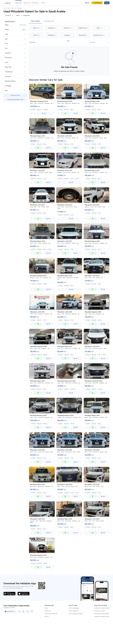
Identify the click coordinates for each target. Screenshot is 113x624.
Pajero (72, 109)
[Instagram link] (31, 611)
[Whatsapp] (65, 113)
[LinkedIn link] (27, 611)
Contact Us (48, 611)
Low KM (77, 178)
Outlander (45, 109)
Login (106, 3)
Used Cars (18, 3)
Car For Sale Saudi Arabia (76, 613)
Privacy (47, 616)
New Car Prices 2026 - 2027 (15, 99)
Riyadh (33, 109)
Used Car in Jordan (99, 611)
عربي (88, 2)
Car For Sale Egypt (74, 608)
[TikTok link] (23, 611)
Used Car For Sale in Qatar (101, 613)
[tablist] (69, 21)
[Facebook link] (19, 611)
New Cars (26, 3)
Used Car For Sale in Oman (101, 616)
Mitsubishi (39, 109)
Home (46, 608)
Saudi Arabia (10, 611)
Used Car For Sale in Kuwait (101, 608)
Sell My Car (98, 3)
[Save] (52, 86)
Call (45, 113)
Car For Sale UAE (73, 611)
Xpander (45, 283)
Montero (45, 423)
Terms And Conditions (51, 613)
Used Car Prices (15, 95)
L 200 (72, 144)
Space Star (73, 389)
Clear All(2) (26, 15)
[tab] (35, 21)
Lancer (72, 178)
